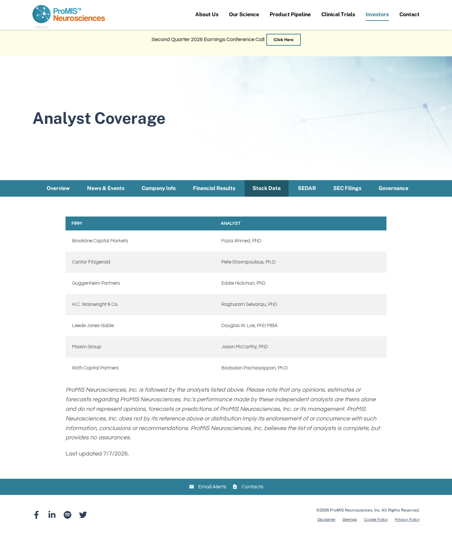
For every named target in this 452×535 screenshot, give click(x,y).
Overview (58, 188)
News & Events (105, 188)
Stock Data (266, 188)
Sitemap (349, 520)
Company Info (159, 188)
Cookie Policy (376, 520)
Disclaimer (326, 520)
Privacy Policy (407, 520)
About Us (206, 14)
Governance (393, 188)
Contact (409, 14)
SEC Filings (347, 188)
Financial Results (214, 188)
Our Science (244, 14)
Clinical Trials (338, 14)
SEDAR (307, 188)
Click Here (284, 39)
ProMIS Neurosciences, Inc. (355, 510)
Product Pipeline (290, 14)
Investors (377, 14)
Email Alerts (212, 486)
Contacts (252, 486)
